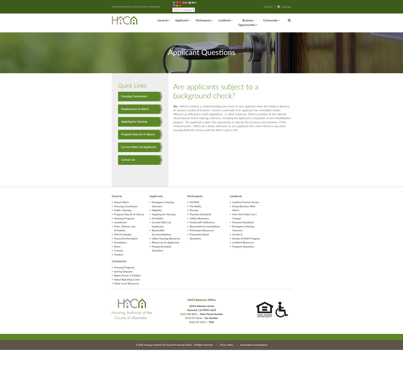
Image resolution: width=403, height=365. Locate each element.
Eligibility (157, 210)
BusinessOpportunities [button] (246, 23)
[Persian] (192, 3)
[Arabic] (173, 3)
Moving (194, 210)
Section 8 (237, 234)
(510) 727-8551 (197, 322)
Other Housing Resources (166, 238)
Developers (120, 242)
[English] (183, 3)
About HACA (121, 202)
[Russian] (173, 6)
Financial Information (126, 238)
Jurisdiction (120, 222)
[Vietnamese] (180, 6)
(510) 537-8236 (193, 318)
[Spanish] (177, 6)
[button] (289, 20)
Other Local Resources (126, 283)
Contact (268, 6)
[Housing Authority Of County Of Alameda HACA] (124, 20)
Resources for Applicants (165, 242)
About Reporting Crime (127, 279)
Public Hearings (122, 210)
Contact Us (128, 160)
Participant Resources (202, 230)
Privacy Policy (226, 345)
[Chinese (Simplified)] (177, 3)
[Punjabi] (195, 3)
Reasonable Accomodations (205, 226)
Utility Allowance (199, 218)
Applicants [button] (181, 20)
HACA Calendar (123, 234)
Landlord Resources (243, 242)
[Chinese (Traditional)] (180, 3)
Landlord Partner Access (245, 202)
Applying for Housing (134, 121)
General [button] (162, 20)
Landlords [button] (224, 20)
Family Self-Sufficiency (202, 222)
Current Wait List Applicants (138, 147)
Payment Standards (200, 214)
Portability (158, 218)
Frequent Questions (243, 246)
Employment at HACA (135, 109)
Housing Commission (134, 96)
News (117, 246)
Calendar (286, 7)
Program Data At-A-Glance (138, 134)
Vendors (118, 254)
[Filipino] (186, 3)
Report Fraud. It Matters (127, 275)
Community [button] (270, 20)
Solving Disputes (123, 271)
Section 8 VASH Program (246, 238)
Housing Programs (124, 218)
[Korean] (189, 3)
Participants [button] (203, 20)
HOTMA (194, 202)
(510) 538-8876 (188, 314)
